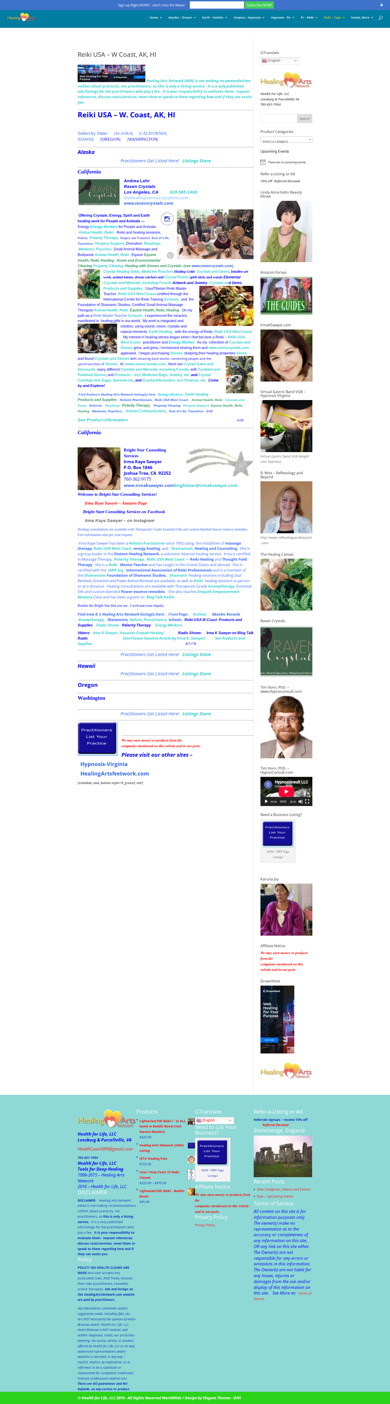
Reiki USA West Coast (137, 294)
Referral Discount (287, 181)
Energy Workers (168, 625)
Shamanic (178, 575)
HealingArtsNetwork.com (114, 773)
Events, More (360, 17)
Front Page (178, 614)
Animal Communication (145, 411)
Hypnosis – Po (280, 17)
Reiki (124, 255)
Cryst (201, 271)
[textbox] (286, 141)
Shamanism (182, 548)
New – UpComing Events (275, 1196)
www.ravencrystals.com (148, 203)
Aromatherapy (91, 619)
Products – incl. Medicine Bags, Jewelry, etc (152, 375)
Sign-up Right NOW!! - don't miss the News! (151, 5)
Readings (152, 243)
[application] (286, 791)
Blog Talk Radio (160, 597)
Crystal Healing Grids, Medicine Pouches (138, 271)
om (234, 485)
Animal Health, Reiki (96, 232)
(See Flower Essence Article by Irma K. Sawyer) (164, 638)
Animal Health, (107, 255)
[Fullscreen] (307, 801)
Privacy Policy (205, 1225)
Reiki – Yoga (332, 17)
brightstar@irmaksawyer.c (202, 485)
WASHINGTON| (143, 139)
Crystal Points (177, 277)
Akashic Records (226, 614)
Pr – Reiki (307, 17)
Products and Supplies (123, 288)
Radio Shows (107, 625)
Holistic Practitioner (147, 543)
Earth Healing (160, 332)
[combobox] (286, 139)
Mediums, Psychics (95, 249)
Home (154, 17)
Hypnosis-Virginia (104, 764)
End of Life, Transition (186, 411)
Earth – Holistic (212, 17)
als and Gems (217, 271)
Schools (171, 299)
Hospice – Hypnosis (247, 17)
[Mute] (300, 801)
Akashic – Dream (180, 17)
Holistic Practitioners (135, 400)
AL (118, 133)
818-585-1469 (183, 192)
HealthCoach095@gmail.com (105, 1149)
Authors (200, 614)
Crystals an (219, 283)
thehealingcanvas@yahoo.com (156, 197)
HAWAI (86, 139)
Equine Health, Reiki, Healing (154, 310)
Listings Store (196, 161)
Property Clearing (108, 266)
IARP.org (115, 570)
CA (143, 133)
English (273, 60)
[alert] (286, 162)
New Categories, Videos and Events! (284, 1189)
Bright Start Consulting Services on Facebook (124, 511)
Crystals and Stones (111, 358)
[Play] (266, 801)
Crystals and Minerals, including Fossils (137, 283)
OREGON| (111, 139)
